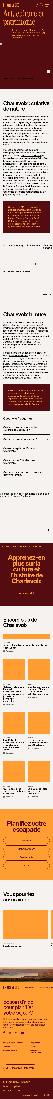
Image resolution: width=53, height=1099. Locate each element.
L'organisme (35, 1043)
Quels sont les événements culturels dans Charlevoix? (23, 473)
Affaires (6, 1047)
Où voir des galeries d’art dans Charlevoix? (20, 449)
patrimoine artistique (18, 355)
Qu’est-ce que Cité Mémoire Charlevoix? (19, 461)
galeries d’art (20, 152)
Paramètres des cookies (30, 1095)
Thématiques (29, 988)
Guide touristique (10, 1051)
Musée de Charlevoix (31, 155)
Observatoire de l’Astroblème (18, 163)
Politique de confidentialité (35, 1051)
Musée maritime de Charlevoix (20, 161)
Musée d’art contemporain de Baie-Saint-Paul (25, 158)
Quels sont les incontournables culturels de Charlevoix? (20, 428)
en (37, 5)
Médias (33, 1047)
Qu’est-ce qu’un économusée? (20, 439)
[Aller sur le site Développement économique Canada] (16, 1082)
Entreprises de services (13, 1043)
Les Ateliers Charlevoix (37, 180)
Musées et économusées (15, 150)
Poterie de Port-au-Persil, (17, 186)
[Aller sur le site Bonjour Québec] (12, 1086)
